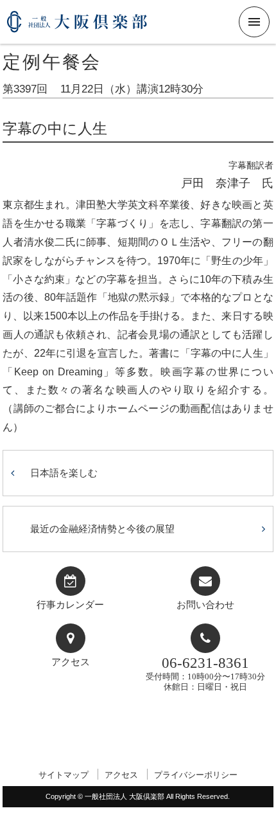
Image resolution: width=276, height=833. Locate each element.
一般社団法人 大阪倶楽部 (77, 26)
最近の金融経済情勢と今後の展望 (102, 528)
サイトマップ (64, 775)
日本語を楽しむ (64, 472)
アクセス (70, 662)
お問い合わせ (205, 605)
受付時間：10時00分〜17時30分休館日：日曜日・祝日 (205, 673)
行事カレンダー (70, 605)
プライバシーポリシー (195, 775)
